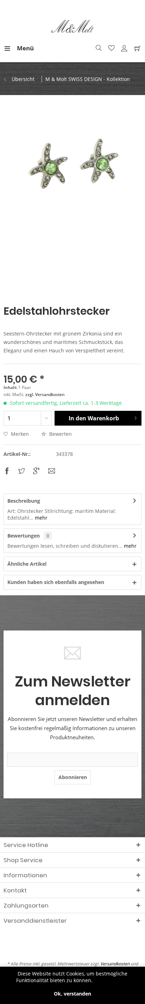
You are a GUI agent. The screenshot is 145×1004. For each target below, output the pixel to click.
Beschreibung (23, 500)
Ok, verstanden (72, 993)
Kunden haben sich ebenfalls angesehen (55, 582)
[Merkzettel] (110, 48)
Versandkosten (115, 964)
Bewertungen (23, 535)
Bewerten (60, 434)
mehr (40, 517)
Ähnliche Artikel (26, 563)
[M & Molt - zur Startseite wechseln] (72, 26)
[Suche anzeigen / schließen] (97, 48)
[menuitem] (10, 48)
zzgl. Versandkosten (44, 394)
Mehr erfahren (111, 980)
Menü (18, 48)
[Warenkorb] (135, 48)
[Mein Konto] (123, 48)
